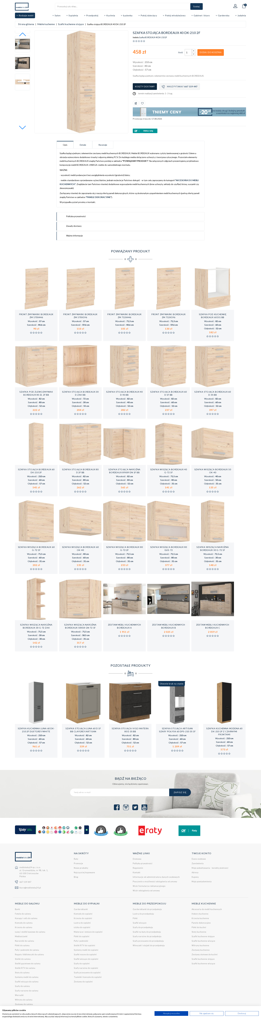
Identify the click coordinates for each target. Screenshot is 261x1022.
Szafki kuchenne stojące (203, 936)
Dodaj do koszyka (211, 52)
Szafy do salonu (22, 986)
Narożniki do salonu (24, 941)
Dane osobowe (199, 859)
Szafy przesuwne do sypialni (87, 972)
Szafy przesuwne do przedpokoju (148, 941)
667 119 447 (25, 882)
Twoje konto (201, 853)
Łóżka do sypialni (82, 927)
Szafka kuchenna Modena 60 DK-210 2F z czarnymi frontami (224, 731)
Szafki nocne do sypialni (85, 954)
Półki (135, 918)
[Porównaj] (136, 103)
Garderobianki (81, 909)
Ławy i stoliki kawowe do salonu (30, 932)
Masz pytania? (182, 86)
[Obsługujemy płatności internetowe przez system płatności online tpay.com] (52, 829)
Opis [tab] (65, 145)
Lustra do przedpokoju (143, 914)
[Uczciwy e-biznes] (120, 830)
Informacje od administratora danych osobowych (156, 877)
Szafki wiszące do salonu (27, 982)
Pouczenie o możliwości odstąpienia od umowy (155, 881)
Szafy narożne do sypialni (86, 968)
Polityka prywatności (142, 863)
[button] (22, 127)
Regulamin (138, 868)
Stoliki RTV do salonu (25, 968)
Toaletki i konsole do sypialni (88, 977)
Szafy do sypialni (82, 963)
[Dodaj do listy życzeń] (142, 103)
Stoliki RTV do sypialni (84, 945)
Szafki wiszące (140, 923)
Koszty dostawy (145, 86)
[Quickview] (46, 306)
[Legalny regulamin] (101, 830)
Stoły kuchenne (199, 932)
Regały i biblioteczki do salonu (29, 954)
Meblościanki (21, 936)
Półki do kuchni (199, 927)
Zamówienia (198, 863)
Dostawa (137, 859)
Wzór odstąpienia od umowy (146, 890)
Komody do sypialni (83, 914)
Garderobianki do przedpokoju (147, 909)
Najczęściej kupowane (84, 872)
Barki (17, 909)
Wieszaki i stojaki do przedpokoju (149, 945)
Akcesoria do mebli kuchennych (207, 909)
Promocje (78, 863)
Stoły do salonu (22, 972)
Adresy (195, 872)
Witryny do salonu (23, 1000)
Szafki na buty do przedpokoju (147, 932)
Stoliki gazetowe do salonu (27, 963)
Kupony (195, 877)
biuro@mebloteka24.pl (30, 888)
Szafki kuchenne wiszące (203, 941)
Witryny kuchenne (200, 945)
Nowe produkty (81, 868)
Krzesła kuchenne (200, 918)
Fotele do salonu (23, 914)
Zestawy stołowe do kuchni (205, 954)
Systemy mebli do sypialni (86, 950)
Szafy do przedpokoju (143, 927)
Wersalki (19, 995)
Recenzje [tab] (102, 145)
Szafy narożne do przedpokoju (147, 936)
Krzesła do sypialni (83, 918)
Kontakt (136, 872)
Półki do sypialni (81, 936)
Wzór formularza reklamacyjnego (149, 886)
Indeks (136, 37)
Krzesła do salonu (23, 927)
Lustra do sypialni (82, 923)
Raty (76, 859)
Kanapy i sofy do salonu (26, 918)
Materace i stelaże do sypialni (88, 932)
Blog (76, 877)
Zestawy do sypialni (83, 982)
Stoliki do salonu (23, 959)
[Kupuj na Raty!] (189, 131)
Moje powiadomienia (202, 881)
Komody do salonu (24, 923)
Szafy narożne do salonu (26, 991)
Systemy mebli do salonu (27, 977)
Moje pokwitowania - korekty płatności (210, 868)
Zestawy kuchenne (201, 950)
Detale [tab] (83, 145)
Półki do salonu (22, 945)
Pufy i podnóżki (81, 941)
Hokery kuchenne (200, 914)
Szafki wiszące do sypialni (86, 959)
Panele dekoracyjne (201, 923)
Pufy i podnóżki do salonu (27, 950)
